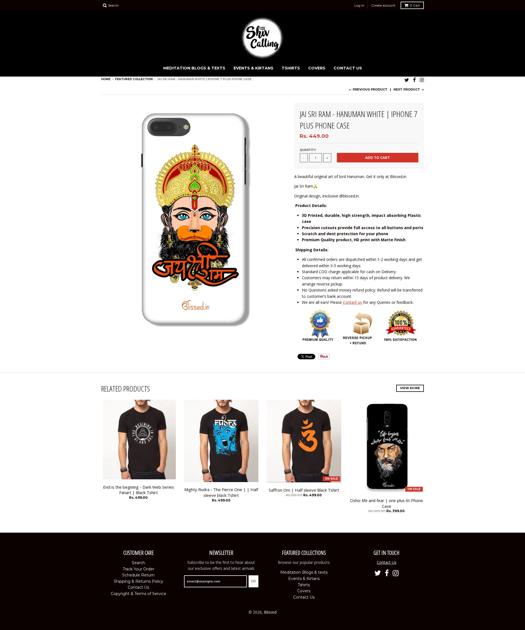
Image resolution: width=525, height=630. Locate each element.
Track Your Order (138, 569)
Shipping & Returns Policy (138, 581)
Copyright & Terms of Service (138, 593)
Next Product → (408, 89)
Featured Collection (134, 79)
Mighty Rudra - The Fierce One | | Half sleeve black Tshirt (221, 492)
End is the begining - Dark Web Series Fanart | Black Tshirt (138, 489)
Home (105, 79)
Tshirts (291, 68)
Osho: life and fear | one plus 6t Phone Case (386, 503)
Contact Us (348, 68)
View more (410, 388)
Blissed (270, 612)
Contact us (352, 302)
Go (253, 581)
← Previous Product (368, 89)
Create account (383, 5)
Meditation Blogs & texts (194, 68)
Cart (415, 5)
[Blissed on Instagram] (422, 80)
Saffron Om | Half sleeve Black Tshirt (304, 490)
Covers (316, 68)
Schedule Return (138, 575)
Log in (359, 5)
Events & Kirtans (253, 68)
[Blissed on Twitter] (406, 80)
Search (138, 562)
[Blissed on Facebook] (414, 80)
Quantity (308, 150)
